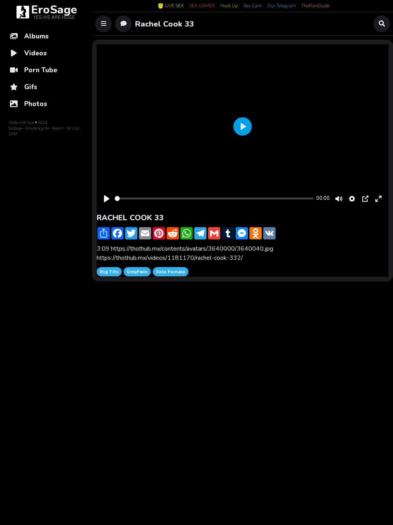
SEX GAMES (202, 6)
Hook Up (229, 6)
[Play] (107, 199)
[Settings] (352, 199)
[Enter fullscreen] (378, 199)
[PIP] (365, 199)
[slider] (214, 198)
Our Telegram (281, 6)
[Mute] (339, 199)
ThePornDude (315, 6)
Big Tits (109, 272)
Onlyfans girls (37, 128)
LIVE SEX (174, 5)
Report (57, 128)
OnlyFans (137, 272)
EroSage (15, 128)
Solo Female (170, 272)
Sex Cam (252, 6)
